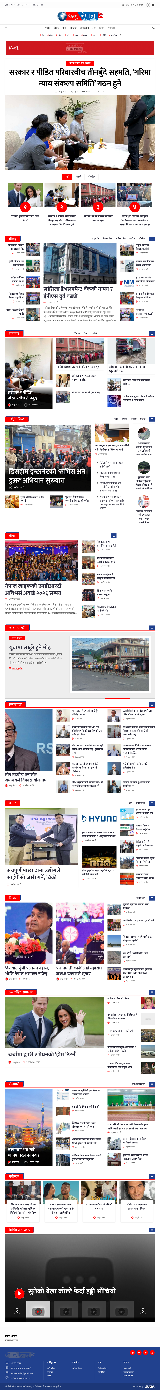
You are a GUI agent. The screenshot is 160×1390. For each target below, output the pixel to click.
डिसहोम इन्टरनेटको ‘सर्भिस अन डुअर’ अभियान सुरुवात (47, 476)
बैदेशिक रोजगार (138, 1084)
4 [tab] (92, 698)
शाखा (85, 35)
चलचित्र (114, 35)
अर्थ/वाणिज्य (77, 1368)
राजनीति (94, 333)
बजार (94, 35)
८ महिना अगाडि (33, 1162)
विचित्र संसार (103, 1368)
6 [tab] (142, 698)
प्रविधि (104, 35)
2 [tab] (42, 698)
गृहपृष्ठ (47, 28)
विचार (101, 28)
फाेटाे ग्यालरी (128, 1376)
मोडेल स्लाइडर (129, 1372)
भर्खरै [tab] (67, 177)
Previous (17, 1311)
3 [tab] (67, 698)
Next (143, 1311)
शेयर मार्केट (140, 803)
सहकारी (95, 239)
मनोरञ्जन (111, 28)
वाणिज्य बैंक (121, 239)
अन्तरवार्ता (84, 28)
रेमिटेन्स (73, 28)
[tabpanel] (80, 665)
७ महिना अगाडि (18, 487)
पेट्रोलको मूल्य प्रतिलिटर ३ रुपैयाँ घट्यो (111, 465)
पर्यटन (124, 419)
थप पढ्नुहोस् (17, 668)
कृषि (116, 419)
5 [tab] (117, 698)
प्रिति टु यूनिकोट (37, 5)
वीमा (59, 35)
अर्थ (94, 28)
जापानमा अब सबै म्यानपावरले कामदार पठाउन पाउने (23, 1152)
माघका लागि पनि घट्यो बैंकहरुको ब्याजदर (110, 475)
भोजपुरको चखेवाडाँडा (31, 647)
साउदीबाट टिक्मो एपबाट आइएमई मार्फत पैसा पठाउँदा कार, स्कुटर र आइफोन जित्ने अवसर (112, 502)
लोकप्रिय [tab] (92, 177)
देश (85, 333)
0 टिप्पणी (101, 91)
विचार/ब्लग (140, 898)
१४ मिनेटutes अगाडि (82, 91)
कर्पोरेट (132, 239)
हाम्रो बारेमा (9, 5)
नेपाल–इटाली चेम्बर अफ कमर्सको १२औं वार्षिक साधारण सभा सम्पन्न (110, 487)
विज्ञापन (18, 5)
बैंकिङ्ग (56, 28)
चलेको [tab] (79, 177)
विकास (77, 333)
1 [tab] (17, 698)
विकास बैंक (107, 239)
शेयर (51, 35)
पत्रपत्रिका (101, 1372)
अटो (67, 35)
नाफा (76, 35)
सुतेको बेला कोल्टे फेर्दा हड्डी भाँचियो (72, 1291)
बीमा (64, 28)
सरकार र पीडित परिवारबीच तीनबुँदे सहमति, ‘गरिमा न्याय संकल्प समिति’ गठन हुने (80, 78)
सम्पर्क (26, 5)
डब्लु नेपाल (62, 91)
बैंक (43, 35)
